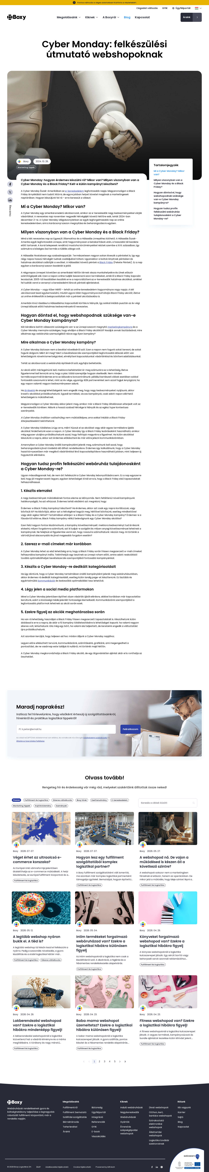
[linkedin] (157, 1167)
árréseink (29, 390)
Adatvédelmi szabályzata (95, 737)
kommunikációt (46, 580)
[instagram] (161, 1167)
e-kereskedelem (74, 191)
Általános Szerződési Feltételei (30, 741)
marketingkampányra (120, 327)
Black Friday (106, 262)
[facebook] (152, 1167)
